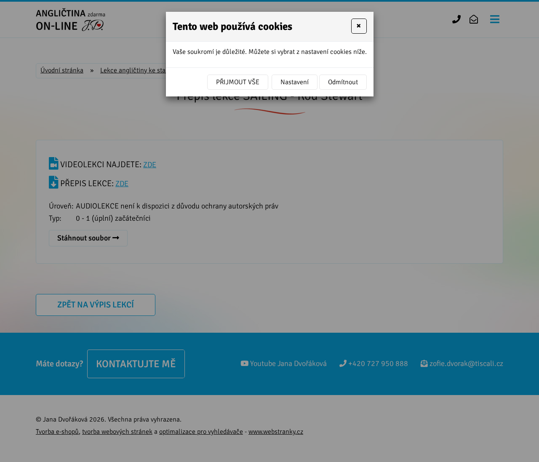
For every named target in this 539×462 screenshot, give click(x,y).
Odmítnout (343, 82)
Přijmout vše (237, 82)
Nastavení (294, 82)
